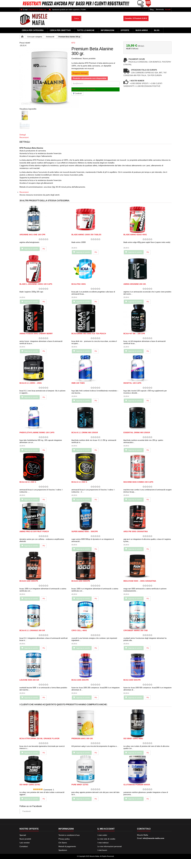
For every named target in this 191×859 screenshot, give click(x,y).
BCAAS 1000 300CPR (28, 581)
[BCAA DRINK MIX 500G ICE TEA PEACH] (95, 318)
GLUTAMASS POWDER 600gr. (136, 785)
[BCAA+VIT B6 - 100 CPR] (147, 318)
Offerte (125, 30)
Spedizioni (62, 850)
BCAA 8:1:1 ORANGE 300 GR (32, 630)
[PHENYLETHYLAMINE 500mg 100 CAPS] (43, 417)
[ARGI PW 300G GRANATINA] (147, 516)
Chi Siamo (62, 843)
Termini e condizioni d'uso (69, 835)
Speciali (22, 835)
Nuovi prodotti (25, 839)
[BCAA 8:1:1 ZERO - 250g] (43, 368)
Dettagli (22, 135)
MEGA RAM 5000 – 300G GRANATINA (139, 581)
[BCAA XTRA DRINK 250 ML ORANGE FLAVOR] (43, 723)
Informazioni (107, 30)
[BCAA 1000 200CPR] (95, 665)
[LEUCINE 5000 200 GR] (43, 665)
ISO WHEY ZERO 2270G (29, 785)
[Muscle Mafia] (43, 19)
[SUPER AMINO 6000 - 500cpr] (95, 516)
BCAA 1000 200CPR (80, 680)
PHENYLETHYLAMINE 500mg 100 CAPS (36, 432)
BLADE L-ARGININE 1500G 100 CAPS (35, 284)
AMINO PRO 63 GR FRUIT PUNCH (34, 531)
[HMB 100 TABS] (95, 368)
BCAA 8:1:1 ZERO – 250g (30, 383)
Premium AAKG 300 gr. (82, 738)
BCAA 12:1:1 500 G (27, 482)
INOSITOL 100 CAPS (132, 383)
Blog (152, 9)
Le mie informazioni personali (109, 846)
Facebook (26, 811)
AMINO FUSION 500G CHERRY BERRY (36, 333)
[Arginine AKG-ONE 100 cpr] (43, 219)
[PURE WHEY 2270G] (95, 769)
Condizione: (76, 58)
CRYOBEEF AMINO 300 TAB (135, 630)
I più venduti (24, 843)
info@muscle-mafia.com (153, 838)
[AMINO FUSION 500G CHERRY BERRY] (43, 318)
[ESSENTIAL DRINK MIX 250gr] (147, 417)
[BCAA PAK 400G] (95, 269)
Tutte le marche (85, 30)
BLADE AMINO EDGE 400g (135, 235)
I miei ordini (102, 835)
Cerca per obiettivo (60, 30)
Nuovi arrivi (142, 30)
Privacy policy (64, 839)
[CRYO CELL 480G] (95, 615)
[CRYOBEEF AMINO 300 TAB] (147, 615)
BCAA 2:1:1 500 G (79, 482)
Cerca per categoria (33, 30)
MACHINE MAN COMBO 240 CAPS (138, 482)
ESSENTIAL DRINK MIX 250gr (136, 432)
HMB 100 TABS (78, 383)
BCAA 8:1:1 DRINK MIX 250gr (84, 432)
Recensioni (24, 137)
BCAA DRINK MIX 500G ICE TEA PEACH (88, 333)
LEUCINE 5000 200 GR (29, 680)
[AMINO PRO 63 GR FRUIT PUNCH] (43, 516)
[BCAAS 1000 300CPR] (43, 566)
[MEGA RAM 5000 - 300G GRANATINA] (147, 566)
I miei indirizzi (102, 843)
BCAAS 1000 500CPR (80, 581)
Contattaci (23, 846)
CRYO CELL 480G (79, 630)
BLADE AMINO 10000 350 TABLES (86, 235)
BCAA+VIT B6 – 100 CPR (134, 333)
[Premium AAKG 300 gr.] (95, 723)
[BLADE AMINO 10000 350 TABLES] (95, 219)
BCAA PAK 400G (78, 284)
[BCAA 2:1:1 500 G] (95, 467)
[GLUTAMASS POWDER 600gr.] (147, 769)
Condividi (78, 93)
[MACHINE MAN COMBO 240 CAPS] (147, 467)
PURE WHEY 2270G (79, 785)
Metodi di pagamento (67, 846)
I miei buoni (102, 850)
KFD (73, 43)
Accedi (167, 9)
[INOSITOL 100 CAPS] (147, 368)
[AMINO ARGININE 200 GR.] (147, 269)
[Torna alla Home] (22, 36)
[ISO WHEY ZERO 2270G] (43, 769)
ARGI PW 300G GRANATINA (135, 531)
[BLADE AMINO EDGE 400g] (147, 219)
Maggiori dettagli (80, 73)
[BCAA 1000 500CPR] (147, 665)
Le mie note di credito (106, 839)
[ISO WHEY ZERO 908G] (147, 723)
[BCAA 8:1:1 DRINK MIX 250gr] (95, 417)
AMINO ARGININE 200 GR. (134, 284)
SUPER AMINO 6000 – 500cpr (84, 531)
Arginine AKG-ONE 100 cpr (32, 235)
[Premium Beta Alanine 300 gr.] (43, 115)
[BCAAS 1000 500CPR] (95, 566)
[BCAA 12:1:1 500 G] (43, 467)
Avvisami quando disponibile (83, 89)
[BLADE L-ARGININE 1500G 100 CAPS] (43, 269)
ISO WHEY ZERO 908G (133, 738)
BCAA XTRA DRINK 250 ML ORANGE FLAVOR (39, 738)
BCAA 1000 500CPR (132, 680)
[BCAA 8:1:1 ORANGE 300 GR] (43, 615)
